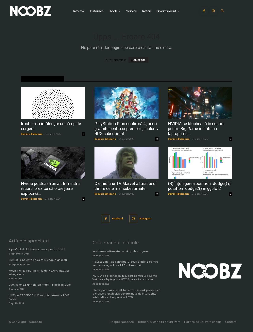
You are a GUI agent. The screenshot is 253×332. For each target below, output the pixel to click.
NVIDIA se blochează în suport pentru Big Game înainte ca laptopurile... (196, 128)
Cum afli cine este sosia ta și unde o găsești (38, 259)
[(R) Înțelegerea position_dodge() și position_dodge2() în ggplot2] (200, 163)
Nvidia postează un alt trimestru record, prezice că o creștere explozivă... (50, 188)
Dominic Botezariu (31, 133)
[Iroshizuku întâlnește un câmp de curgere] (53, 103)
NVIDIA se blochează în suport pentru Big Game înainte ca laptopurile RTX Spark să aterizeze (125, 277)
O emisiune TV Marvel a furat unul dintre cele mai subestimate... (125, 186)
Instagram (145, 218)
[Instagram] (213, 11)
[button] (222, 11)
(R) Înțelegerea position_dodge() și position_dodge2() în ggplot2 (199, 186)
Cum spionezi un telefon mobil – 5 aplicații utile (40, 284)
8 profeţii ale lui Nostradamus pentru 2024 (37, 249)
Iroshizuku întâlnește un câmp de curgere (120, 251)
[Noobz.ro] (31, 11)
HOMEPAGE (138, 60)
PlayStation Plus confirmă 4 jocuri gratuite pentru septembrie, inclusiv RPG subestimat (126, 128)
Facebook (118, 218)
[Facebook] (204, 11)
